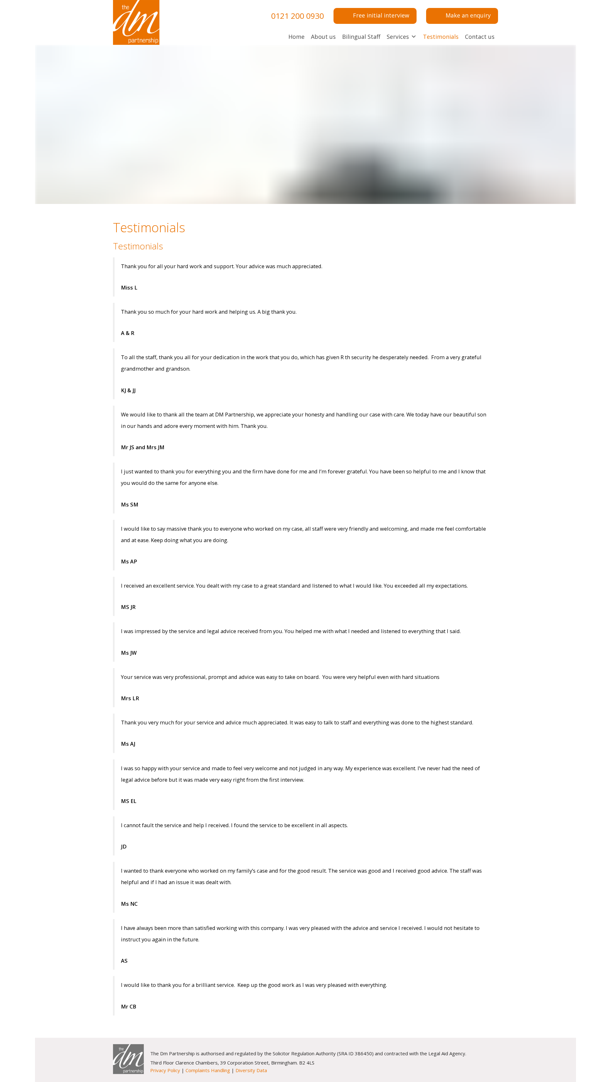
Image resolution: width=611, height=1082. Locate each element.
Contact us (480, 36)
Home (296, 36)
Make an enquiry (468, 15)
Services (398, 36)
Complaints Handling (208, 1070)
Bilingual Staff (361, 36)
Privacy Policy (165, 1070)
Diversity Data (251, 1070)
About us (323, 36)
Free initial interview (381, 15)
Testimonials (441, 36)
